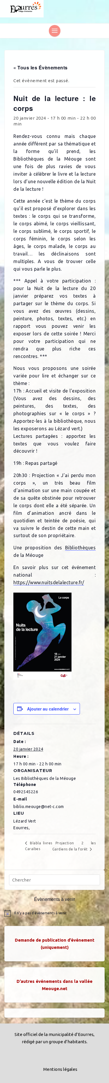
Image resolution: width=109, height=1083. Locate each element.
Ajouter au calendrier (48, 709)
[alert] (54, 913)
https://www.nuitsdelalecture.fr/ (48, 582)
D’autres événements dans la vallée (54, 981)
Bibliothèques (80, 547)
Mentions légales (60, 1069)
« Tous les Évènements (40, 67)
